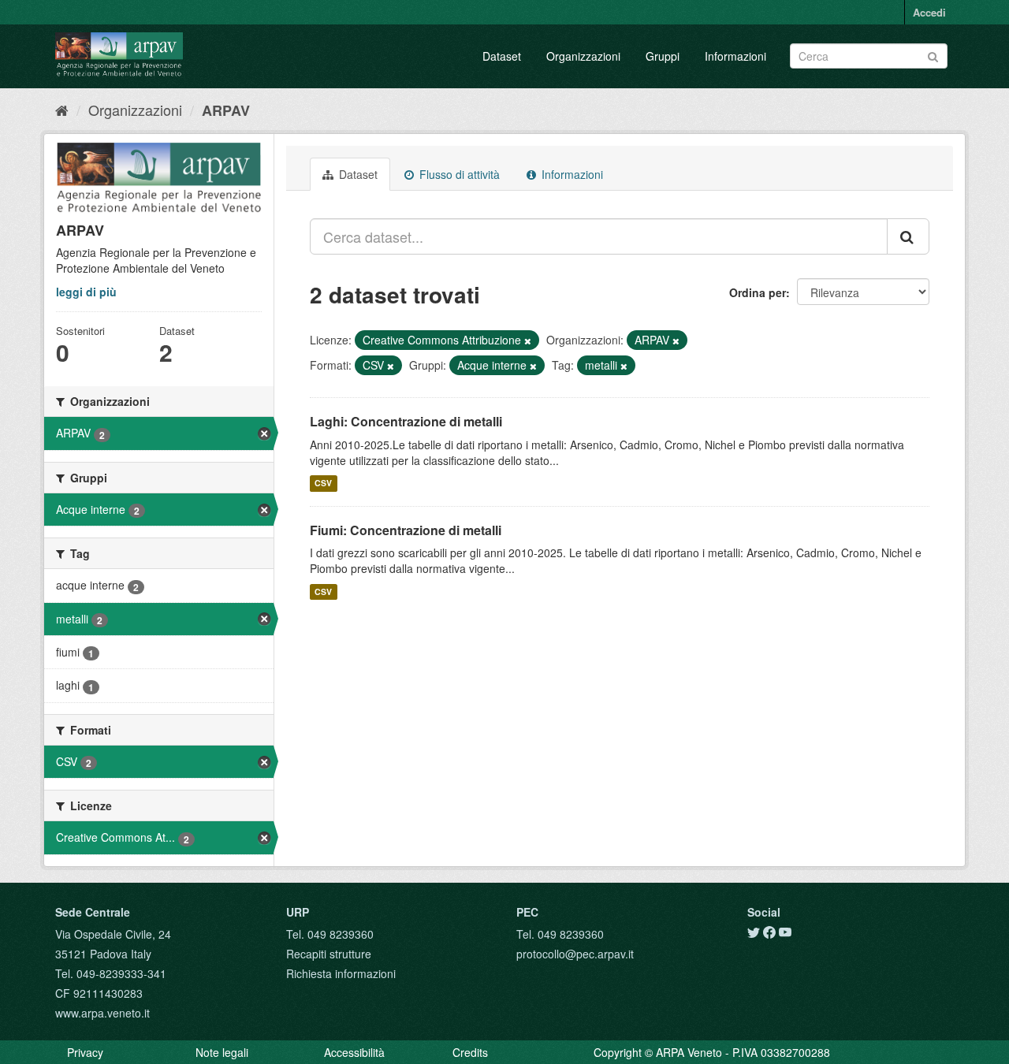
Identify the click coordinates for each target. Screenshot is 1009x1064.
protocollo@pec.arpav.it (575, 954)
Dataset (501, 56)
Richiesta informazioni (341, 973)
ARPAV (226, 110)
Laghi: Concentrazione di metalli (406, 421)
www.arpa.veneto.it (102, 1013)
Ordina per (757, 292)
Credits (470, 1052)
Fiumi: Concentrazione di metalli (405, 530)
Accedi (929, 12)
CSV (323, 483)
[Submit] (933, 54)
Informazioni (735, 56)
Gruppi (662, 56)
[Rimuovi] (527, 340)
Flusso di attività (458, 174)
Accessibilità (354, 1052)
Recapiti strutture (328, 954)
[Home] (62, 109)
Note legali (221, 1052)
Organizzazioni (583, 56)
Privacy (85, 1052)
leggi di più (86, 291)
